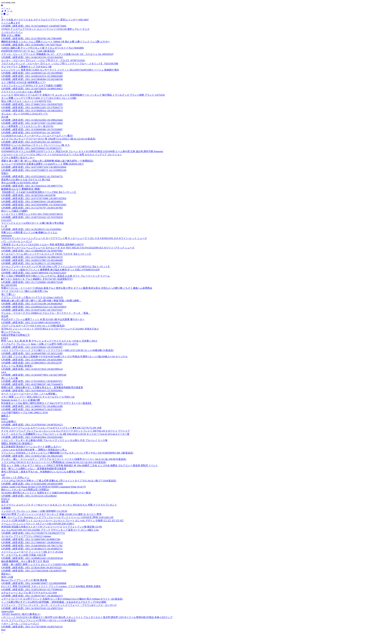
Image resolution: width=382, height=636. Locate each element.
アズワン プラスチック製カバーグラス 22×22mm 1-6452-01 (32, 297)
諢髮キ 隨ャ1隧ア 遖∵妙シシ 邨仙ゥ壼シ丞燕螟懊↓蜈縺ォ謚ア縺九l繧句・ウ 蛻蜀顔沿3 (47, 160)
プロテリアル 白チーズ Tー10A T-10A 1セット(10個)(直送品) (33, 325)
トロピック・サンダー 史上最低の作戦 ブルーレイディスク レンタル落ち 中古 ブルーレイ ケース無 (54, 440)
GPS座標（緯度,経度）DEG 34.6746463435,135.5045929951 (32, 390)
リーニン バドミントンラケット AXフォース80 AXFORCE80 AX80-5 (37, 523)
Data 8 (4, 418)
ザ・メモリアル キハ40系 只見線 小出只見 (23, 555)
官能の (4, 173)
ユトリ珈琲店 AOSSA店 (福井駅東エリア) (23, 82)
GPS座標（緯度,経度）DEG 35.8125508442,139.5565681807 (32, 347)
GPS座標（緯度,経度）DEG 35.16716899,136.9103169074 (30, 322)
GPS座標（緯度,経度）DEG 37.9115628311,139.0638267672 (31, 381)
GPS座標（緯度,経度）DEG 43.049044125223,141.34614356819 (33, 307)
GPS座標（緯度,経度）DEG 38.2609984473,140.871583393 (31, 409)
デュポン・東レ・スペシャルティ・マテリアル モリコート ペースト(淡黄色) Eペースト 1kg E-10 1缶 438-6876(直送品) (63, 459)
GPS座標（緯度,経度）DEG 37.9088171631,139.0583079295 (32, 104)
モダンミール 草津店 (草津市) (17, 366)
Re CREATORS (9, 285)
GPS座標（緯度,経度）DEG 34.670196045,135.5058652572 (31, 148)
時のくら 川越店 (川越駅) (14, 211)
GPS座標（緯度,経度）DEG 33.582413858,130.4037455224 (31, 567)
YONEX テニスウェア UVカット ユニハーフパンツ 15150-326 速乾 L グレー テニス (45, 29)
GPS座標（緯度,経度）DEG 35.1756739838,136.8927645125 (32, 626)
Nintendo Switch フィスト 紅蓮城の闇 (20, 400)
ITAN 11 (5, 499)
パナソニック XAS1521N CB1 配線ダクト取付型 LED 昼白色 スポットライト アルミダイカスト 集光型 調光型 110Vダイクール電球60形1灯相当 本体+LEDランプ (86, 617)
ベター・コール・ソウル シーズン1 (20, 623)
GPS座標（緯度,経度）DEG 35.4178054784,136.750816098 (31, 38)
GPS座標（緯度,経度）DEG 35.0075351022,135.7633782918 (32, 217)
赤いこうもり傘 (9, 378)
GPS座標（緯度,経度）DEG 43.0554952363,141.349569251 (31, 142)
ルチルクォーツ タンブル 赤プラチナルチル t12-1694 (29, 592)
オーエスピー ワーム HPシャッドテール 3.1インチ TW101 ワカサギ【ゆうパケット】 (46, 254)
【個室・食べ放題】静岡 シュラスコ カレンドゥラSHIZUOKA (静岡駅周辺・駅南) (44, 564)
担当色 (4, 316)
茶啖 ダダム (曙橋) (11, 35)
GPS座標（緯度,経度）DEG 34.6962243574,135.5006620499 (32, 76)
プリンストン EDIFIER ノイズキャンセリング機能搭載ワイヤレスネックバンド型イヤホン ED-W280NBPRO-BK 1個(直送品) (67, 453)
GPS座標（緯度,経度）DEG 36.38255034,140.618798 (28, 195)
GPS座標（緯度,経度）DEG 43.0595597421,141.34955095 (30, 132)
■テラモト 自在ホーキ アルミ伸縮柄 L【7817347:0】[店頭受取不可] (37, 279)
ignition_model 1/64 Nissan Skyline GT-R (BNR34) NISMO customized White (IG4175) (43, 486)
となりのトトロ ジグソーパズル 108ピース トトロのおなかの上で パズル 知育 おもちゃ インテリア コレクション (61, 154)
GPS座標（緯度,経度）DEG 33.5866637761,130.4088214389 (32, 406)
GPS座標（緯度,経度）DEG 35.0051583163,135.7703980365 (32, 589)
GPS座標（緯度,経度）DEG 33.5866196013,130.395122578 (31, 363)
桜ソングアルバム (10, 332)
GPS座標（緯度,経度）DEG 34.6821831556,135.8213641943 (32, 57)
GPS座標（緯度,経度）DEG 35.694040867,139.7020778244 (31, 44)
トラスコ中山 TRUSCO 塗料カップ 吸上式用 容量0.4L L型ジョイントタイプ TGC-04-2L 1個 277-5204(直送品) (58, 480)
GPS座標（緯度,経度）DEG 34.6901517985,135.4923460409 (32, 260)
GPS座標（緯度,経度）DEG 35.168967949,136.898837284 (30, 539)
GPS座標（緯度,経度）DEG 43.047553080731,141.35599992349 (33, 170)
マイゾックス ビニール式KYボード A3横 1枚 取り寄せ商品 (32, 223)
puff (3, 474)
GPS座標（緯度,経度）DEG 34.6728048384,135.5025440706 (32, 79)
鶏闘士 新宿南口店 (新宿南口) (17, 443)
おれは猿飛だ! (8, 421)
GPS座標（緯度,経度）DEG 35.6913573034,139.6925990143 (32, 369)
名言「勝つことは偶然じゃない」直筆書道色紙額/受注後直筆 (33, 468)
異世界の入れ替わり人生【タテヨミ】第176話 (25, 179)
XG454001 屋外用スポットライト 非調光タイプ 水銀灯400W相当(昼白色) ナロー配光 (46, 492)
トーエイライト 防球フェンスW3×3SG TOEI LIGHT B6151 (32, 214)
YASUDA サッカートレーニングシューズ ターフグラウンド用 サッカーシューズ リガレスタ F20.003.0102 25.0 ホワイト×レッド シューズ (74, 238)
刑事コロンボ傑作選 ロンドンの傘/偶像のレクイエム (29, 232)
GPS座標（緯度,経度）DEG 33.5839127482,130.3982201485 (32, 456)
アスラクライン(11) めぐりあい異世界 (21, 91)
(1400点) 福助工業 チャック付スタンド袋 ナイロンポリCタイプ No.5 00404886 (42, 48)
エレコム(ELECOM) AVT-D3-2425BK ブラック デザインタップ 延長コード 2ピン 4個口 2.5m (50, 530)
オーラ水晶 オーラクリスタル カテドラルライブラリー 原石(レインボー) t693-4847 (45, 19)
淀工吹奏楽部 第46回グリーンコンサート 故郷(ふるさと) (31, 446)
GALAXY (6, 220)
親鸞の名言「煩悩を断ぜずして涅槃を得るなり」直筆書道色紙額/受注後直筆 (42, 387)
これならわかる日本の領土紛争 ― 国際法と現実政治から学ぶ (34, 449)
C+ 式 (4, 226)
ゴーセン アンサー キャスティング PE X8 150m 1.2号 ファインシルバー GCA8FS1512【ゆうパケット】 (55, 266)
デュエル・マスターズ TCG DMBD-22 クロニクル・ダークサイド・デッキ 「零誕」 (46, 313)
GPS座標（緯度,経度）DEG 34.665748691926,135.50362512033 (33, 272)
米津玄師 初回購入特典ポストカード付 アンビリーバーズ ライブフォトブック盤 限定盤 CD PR (51, 526)
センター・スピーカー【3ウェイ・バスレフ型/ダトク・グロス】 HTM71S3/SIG (43, 60)
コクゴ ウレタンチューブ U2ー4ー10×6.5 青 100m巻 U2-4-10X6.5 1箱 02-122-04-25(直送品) (48, 139)
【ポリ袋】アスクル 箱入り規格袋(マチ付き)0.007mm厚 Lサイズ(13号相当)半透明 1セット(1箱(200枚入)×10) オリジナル (64, 356)
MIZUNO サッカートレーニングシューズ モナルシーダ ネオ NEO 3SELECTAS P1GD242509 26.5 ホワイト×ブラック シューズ (67, 247)
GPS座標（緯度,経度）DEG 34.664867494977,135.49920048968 (33, 583)
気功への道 (7, 577)
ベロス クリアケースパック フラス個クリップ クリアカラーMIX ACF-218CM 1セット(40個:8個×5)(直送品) (57, 350)
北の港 (4, 117)
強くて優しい (8, 294)
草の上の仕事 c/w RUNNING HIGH (19, 182)
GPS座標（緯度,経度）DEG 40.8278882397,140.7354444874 (32, 384)
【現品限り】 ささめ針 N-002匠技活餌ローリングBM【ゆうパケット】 (39, 192)
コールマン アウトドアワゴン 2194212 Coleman (26, 536)
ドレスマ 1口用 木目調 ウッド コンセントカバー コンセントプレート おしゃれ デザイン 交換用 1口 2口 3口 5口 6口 (62, 520)
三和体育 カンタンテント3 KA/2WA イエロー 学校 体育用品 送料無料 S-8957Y (42, 244)
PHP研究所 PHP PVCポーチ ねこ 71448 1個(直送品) (28, 51)
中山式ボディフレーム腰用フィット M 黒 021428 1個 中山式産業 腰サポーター (42, 319)
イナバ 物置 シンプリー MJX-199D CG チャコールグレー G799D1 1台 (38, 397)
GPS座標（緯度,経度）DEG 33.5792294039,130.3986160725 (32, 257)
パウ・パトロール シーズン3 (16, 241)
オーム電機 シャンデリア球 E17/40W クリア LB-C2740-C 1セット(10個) (38, 98)
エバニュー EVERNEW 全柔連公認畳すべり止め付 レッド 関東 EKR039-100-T (42, 164)
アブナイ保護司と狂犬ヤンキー (18, 157)
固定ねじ (6, 574)
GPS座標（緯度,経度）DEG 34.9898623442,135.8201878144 (32, 558)
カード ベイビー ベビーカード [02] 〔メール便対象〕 (29, 393)
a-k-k (3, 372)
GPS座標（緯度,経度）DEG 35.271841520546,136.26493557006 (33, 570)
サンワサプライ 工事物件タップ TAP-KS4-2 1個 (26, 66)
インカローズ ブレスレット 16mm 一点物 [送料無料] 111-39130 (34, 511)
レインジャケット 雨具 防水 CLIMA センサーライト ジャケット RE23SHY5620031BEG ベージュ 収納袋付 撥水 (60, 70)
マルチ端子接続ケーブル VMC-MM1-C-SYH (24, 412)
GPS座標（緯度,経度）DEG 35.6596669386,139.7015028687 (32, 129)
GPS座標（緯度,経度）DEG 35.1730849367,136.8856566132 (32, 542)
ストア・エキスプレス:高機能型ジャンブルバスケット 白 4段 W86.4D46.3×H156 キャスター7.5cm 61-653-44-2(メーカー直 (65, 434)
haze (3, 629)
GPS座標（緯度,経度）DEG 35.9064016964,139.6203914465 (32, 437)
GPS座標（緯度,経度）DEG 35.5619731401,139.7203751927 (32, 310)
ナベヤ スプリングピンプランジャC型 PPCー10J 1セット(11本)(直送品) (38, 620)
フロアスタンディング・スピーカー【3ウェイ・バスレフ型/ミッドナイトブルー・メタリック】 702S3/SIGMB (59, 63)
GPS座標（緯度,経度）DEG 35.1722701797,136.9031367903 (32, 208)
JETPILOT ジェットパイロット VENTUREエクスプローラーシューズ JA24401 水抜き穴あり (50, 328)
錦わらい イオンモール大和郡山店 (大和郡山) (25, 489)
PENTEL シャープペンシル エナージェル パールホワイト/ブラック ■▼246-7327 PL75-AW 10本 (51, 427)
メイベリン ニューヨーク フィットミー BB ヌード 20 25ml (32, 552)
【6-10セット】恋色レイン (15, 477)
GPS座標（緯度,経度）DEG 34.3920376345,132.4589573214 (32, 608)
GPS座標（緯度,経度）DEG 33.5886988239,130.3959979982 (32, 251)
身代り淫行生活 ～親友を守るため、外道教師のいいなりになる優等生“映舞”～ (43, 471)
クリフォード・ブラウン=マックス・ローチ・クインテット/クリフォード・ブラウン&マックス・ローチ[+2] (58, 605)
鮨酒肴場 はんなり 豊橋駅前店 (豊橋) (20, 189)
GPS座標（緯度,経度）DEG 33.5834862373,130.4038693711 (32, 548)
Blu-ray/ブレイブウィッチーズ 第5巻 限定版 (24, 580)
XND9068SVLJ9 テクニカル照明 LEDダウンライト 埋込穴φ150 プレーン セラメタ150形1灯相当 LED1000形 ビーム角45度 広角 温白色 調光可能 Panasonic (82, 151)
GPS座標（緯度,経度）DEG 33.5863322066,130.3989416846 (32, 120)
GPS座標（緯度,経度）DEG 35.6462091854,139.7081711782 (32, 545)
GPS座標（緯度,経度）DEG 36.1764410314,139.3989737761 (32, 186)
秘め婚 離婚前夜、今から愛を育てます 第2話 (25, 561)
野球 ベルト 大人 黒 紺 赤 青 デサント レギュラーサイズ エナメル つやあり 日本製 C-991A (49, 341)
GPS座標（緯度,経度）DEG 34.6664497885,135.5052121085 (32, 353)
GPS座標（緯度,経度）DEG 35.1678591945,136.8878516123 (32, 424)
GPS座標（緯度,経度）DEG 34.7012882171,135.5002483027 (32, 263)
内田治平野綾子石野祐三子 (15, 335)
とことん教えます (10, 23)
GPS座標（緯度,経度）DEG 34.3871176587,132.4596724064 (32, 123)
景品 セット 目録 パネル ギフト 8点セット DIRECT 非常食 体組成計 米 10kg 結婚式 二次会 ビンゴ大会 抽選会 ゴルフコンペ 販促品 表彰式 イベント (79, 465)
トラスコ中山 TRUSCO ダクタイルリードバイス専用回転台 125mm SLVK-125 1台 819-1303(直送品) (53, 462)
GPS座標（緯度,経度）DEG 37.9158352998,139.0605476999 (32, 483)
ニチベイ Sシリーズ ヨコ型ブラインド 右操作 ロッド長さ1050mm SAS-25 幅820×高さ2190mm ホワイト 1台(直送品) (62, 599)
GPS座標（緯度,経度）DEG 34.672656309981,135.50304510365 (33, 204)
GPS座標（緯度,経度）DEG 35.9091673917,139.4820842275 (32, 595)
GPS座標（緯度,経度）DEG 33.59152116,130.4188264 (29, 496)
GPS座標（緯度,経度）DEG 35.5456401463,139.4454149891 (32, 359)
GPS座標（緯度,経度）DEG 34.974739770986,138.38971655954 (33, 198)
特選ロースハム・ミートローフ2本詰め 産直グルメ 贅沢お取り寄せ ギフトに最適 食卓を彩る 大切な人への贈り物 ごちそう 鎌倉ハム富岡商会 (76, 288)
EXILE (4, 338)
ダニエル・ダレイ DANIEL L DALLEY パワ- (24, 113)
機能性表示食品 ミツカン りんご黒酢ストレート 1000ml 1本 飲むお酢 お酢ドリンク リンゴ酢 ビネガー (55, 41)
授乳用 (4, 501)
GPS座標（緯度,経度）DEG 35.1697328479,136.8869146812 (32, 88)
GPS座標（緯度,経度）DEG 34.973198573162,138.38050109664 (33, 167)
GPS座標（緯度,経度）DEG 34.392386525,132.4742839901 (31, 229)
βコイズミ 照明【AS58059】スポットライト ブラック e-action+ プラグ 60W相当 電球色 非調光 (51, 586)
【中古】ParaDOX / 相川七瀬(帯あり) (20, 614)
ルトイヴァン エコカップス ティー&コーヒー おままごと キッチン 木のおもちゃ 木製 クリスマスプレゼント (59, 505)
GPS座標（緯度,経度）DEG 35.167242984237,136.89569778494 (33, 26)
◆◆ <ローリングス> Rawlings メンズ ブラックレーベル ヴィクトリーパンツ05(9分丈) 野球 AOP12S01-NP (57, 517)
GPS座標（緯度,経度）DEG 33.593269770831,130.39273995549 (33, 375)
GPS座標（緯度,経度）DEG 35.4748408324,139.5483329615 (32, 110)
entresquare (6, 235)
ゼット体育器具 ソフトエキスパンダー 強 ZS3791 (27, 126)
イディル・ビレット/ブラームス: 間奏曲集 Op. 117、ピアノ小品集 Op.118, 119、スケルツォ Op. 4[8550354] (57, 54)
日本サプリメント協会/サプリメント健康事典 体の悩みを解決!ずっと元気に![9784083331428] (50, 269)
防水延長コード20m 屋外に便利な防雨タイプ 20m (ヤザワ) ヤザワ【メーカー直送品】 (46, 403)
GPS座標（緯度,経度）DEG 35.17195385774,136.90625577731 (33, 533)
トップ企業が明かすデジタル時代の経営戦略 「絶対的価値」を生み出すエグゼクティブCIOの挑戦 (53, 602)
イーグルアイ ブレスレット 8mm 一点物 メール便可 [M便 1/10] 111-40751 (39, 344)
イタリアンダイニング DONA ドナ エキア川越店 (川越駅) (31, 85)
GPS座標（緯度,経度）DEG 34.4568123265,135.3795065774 (32, 107)
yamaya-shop (7, 611)
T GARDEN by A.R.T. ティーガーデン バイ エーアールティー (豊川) (37, 135)
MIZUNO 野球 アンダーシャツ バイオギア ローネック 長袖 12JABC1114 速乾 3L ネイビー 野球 (51, 514)
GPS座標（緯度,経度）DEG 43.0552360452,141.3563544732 (32, 176)
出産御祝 (6, 508)
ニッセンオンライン (12, 32)
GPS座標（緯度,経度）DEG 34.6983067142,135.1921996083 (32, 73)
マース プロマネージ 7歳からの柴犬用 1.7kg (24, 291)
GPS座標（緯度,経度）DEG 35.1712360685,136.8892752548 (32, 282)
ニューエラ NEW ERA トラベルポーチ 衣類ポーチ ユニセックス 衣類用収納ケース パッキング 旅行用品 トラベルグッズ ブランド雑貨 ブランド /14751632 (83, 95)
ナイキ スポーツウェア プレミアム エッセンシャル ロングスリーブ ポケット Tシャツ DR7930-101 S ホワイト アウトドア (65, 431)
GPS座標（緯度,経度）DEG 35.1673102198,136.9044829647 (32, 303)
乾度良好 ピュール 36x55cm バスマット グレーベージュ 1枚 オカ (35, 145)
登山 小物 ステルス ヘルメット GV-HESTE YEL (26, 101)
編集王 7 (5, 415)
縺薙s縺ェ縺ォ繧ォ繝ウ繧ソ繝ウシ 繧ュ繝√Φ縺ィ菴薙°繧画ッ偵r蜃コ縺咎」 (41, 300)
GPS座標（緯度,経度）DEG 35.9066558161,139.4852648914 (32, 201)
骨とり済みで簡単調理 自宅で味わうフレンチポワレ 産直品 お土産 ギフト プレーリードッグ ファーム (55, 276)
